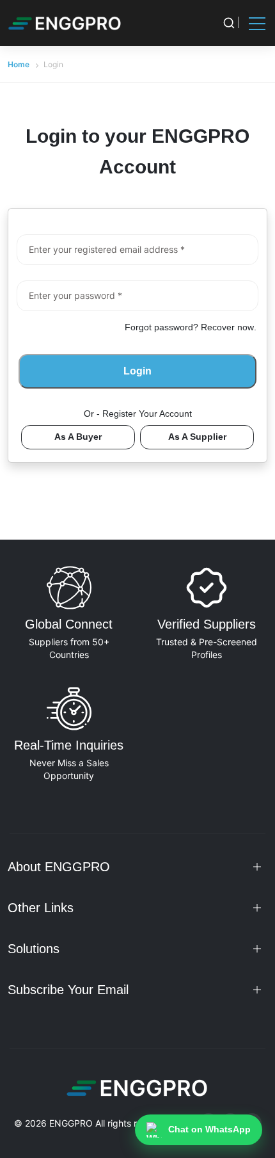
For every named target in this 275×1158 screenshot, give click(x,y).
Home (18, 64)
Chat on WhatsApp (209, 1129)
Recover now (227, 327)
